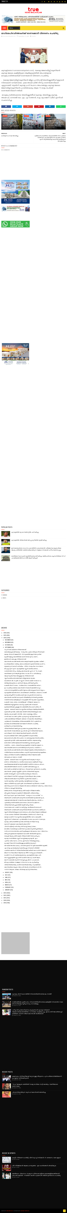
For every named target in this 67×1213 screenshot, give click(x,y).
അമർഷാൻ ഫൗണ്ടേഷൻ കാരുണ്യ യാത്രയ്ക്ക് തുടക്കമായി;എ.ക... (24, 798)
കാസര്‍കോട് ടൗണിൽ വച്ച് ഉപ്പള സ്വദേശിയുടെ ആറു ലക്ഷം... (23, 776)
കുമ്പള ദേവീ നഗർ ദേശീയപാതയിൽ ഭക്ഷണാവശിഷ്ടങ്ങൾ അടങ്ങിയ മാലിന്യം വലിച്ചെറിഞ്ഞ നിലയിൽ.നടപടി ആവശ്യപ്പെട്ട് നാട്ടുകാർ (11, 120)
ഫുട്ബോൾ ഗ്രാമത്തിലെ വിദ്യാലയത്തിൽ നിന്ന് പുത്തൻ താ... (23, 721)
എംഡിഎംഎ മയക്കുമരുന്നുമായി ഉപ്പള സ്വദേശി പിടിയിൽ (21, 848)
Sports (4, 598)
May (6, 880)
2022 (5, 895)
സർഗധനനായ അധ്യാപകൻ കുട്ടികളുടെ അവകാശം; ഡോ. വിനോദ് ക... (26, 831)
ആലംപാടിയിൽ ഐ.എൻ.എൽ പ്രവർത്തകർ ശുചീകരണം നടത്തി (24, 783)
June (6, 877)
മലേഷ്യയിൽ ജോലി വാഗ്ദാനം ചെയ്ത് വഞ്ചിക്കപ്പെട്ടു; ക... (22, 766)
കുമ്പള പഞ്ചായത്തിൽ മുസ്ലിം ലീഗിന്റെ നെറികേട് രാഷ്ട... (22, 821)
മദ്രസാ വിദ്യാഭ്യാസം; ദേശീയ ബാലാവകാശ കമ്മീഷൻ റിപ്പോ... (23, 762)
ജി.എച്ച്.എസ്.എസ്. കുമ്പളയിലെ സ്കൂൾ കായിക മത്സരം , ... (22, 668)
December (8, 640)
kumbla (34, 36)
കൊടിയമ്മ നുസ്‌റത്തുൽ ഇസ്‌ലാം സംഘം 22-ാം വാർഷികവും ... (23, 673)
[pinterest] (62, 2)
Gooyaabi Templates (25, 1210)
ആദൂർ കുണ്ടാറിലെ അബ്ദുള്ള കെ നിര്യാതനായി (19, 676)
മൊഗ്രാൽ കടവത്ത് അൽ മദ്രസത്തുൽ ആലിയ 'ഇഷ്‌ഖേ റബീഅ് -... (25, 661)
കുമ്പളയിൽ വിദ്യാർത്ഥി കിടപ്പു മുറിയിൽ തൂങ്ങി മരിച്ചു (29, 540)
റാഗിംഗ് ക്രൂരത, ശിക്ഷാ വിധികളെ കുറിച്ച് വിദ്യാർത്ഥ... (21, 869)
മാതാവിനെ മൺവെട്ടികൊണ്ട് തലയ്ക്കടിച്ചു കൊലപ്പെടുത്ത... (22, 743)
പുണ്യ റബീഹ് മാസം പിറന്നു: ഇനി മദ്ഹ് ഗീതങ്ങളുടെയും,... (22, 841)
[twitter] (44, 2)
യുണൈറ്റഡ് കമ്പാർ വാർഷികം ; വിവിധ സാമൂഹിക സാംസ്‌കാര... (24, 666)
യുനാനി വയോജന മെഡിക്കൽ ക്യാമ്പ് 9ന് (17, 824)
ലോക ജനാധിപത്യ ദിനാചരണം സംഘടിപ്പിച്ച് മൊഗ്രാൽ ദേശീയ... (24, 738)
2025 (5, 635)
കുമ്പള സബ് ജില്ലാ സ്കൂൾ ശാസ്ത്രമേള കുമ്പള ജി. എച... (21, 838)
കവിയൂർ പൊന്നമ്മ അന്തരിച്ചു (13, 726)
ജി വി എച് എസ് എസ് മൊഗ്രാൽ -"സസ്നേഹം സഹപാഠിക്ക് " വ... (23, 795)
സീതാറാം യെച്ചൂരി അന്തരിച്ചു (13, 788)
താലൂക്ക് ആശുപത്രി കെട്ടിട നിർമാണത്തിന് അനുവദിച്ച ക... (22, 836)
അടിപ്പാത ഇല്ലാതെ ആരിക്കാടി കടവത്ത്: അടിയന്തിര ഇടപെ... (23, 833)
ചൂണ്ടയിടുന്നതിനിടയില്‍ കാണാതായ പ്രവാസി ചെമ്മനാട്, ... (22, 802)
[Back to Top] (64, 1210)
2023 (5, 893)
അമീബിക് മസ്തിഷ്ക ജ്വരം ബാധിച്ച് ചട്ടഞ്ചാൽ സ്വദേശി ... (21, 704)
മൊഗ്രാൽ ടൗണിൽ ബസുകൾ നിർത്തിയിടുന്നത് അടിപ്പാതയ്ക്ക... (24, 697)
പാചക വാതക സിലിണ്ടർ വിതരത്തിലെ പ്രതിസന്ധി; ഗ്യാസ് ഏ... (24, 814)
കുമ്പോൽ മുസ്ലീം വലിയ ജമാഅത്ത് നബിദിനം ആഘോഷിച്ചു (22, 740)
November (8, 642)
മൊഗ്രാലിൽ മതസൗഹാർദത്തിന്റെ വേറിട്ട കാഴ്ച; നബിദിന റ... (23, 747)
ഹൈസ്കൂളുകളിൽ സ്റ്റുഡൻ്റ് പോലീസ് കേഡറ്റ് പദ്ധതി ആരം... (22, 857)
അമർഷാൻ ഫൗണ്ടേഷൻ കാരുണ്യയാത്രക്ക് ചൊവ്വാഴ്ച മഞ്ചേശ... (25, 810)
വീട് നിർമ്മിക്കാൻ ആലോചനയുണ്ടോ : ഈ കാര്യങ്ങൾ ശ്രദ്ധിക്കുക (34, 1165)
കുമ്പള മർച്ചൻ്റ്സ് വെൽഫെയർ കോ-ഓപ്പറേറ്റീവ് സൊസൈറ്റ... (23, 695)
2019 (4, 903)
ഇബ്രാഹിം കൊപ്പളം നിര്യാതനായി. (15, 659)
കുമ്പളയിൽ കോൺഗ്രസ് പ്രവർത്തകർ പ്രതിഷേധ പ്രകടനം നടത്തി (25, 692)
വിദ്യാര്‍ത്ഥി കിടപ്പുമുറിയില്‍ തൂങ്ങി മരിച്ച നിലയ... (19, 805)
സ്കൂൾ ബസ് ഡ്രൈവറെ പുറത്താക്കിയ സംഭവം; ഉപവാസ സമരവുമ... (25, 819)
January (7, 890)
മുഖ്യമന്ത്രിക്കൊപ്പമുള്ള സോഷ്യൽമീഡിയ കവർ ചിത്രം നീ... (23, 707)
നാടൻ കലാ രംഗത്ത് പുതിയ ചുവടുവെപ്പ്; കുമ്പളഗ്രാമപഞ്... (22, 716)
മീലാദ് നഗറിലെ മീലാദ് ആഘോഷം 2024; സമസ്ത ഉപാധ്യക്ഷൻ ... (24, 853)
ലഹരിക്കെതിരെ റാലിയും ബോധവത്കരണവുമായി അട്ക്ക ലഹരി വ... (25, 664)
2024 (5, 638)
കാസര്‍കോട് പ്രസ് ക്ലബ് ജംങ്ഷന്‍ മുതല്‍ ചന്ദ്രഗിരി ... (21, 733)
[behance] (54, 2)
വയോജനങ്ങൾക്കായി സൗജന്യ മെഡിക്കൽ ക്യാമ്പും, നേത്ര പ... (24, 800)
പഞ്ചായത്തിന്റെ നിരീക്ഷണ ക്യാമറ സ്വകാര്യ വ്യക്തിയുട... (23, 719)
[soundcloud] (65, 2)
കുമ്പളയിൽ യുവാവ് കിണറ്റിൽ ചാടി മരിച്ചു (25, 532)
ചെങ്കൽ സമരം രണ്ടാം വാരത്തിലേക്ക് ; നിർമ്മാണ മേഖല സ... (22, 702)
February (8, 887)
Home (4, 28)
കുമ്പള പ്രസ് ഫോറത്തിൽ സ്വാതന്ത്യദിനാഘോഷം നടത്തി (32, 994)
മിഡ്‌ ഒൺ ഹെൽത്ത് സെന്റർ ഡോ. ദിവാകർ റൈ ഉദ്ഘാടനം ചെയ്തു (25, 769)
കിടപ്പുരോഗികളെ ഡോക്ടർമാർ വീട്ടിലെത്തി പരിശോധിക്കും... (22, 793)
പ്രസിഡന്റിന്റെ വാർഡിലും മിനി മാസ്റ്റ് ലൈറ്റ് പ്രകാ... (20, 826)
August (7, 872)
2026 (5, 633)
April (6, 882)
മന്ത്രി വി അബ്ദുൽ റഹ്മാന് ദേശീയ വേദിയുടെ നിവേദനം (21, 774)
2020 (5, 900)
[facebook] (42, 2)
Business (5, 595)
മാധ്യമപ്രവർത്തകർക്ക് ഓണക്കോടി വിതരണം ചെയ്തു (21, 723)
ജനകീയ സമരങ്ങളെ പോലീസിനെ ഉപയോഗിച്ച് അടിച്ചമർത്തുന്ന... (24, 829)
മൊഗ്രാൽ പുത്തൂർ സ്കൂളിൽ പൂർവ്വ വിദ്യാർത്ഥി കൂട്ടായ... (22, 771)
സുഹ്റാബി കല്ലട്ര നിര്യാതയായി (15, 649)
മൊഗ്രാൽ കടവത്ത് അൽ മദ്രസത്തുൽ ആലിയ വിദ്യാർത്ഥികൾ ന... (25, 750)
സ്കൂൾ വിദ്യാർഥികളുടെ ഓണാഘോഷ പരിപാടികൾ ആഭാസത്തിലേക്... (25, 812)
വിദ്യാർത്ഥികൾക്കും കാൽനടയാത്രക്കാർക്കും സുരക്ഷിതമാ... (23, 865)
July (6, 875)
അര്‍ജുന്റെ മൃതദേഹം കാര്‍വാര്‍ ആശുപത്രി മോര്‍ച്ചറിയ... (21, 683)
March (7, 885)
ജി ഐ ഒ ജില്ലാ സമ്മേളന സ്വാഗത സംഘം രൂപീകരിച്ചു (21, 862)
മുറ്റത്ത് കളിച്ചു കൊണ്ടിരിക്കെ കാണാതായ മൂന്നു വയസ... (21, 657)
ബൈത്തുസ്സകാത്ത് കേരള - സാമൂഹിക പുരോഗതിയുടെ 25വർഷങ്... (24, 652)
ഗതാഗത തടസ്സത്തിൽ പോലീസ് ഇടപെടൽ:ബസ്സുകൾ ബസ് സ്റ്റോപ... (25, 690)
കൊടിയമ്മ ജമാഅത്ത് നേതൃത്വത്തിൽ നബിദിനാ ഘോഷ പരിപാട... (24, 764)
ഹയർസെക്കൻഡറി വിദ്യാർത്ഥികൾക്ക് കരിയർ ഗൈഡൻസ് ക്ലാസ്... (25, 850)
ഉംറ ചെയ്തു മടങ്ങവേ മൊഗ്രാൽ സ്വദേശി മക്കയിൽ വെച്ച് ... (23, 688)
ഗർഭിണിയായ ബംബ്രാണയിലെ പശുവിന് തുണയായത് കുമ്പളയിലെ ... (25, 752)
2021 (4, 898)
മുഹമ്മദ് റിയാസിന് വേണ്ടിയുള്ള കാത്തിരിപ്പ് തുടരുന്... (20, 843)
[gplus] (51, 2)
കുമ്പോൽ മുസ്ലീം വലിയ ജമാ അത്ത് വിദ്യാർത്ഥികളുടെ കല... (23, 712)
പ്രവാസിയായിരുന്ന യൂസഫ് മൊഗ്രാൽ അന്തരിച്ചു (29, 1092)
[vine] (57, 2)
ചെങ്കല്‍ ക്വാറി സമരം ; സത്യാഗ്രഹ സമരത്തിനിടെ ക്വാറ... (23, 685)
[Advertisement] (21, 216)
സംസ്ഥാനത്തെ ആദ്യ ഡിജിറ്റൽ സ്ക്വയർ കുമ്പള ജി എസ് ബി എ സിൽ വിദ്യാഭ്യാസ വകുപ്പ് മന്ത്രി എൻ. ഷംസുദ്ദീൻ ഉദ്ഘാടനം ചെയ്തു (33, 121)
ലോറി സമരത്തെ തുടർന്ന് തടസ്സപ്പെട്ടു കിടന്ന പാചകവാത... (22, 860)
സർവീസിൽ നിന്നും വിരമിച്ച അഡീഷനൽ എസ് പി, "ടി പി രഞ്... (23, 671)
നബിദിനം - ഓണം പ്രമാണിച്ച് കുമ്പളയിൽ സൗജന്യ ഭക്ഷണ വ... (24, 745)
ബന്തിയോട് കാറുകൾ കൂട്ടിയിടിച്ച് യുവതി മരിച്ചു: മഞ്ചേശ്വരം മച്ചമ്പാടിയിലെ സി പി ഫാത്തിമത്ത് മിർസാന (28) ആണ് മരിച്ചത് (38, 557)
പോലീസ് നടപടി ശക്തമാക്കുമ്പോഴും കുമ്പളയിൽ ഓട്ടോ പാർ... (23, 855)
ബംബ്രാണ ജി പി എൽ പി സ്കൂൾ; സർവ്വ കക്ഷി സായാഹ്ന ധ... (23, 680)
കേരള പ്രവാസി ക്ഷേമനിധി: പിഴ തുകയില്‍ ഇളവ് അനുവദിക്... (23, 654)
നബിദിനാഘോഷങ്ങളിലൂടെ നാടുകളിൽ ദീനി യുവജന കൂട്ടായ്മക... (24, 700)
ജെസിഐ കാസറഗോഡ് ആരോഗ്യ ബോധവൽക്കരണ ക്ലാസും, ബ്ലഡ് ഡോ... (28, 786)
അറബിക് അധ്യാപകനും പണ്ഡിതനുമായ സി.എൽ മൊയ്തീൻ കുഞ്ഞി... (26, 845)
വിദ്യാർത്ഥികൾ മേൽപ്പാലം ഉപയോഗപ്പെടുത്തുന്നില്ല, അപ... (23, 728)
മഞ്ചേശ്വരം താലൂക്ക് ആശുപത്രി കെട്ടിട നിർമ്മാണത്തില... (22, 790)
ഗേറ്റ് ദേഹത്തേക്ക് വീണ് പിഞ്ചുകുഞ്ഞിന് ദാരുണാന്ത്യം (21, 735)
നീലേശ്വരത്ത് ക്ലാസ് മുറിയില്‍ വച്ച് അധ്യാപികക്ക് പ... (21, 778)
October (7, 645)
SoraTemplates (9, 1210)
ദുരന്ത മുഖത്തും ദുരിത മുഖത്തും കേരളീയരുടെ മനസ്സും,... (21, 781)
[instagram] (49, 2)
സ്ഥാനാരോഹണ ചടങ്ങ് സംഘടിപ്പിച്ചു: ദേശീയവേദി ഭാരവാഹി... (23, 807)
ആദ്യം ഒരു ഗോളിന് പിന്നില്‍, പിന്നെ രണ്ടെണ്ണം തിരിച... (21, 714)
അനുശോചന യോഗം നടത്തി (13, 757)
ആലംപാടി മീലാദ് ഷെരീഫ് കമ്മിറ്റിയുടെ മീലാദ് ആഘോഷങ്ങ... (23, 755)
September (8, 647)
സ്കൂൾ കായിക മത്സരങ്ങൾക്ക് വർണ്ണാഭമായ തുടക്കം (19, 678)
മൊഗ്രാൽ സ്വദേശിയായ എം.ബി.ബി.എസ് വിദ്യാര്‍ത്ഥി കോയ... (24, 731)
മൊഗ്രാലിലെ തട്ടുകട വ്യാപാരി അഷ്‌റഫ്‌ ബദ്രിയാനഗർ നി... (23, 867)
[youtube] (60, 2)
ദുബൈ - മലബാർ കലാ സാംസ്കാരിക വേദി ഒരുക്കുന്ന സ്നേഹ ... (23, 759)
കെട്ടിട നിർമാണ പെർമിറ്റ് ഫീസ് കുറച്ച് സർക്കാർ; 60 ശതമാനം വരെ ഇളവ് (36, 1157)
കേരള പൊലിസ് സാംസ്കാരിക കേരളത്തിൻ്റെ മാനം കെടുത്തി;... (23, 817)
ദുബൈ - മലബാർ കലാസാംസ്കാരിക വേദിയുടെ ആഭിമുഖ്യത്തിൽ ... (24, 709)
